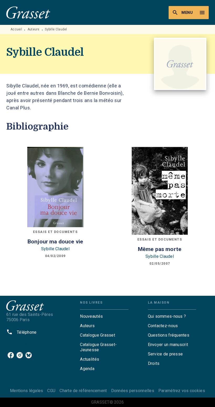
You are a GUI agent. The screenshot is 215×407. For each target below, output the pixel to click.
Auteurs (34, 29)
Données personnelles (132, 390)
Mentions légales (26, 390)
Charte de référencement (83, 390)
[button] (104, 316)
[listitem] (10, 355)
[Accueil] (28, 12)
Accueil (16, 29)
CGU (51, 390)
